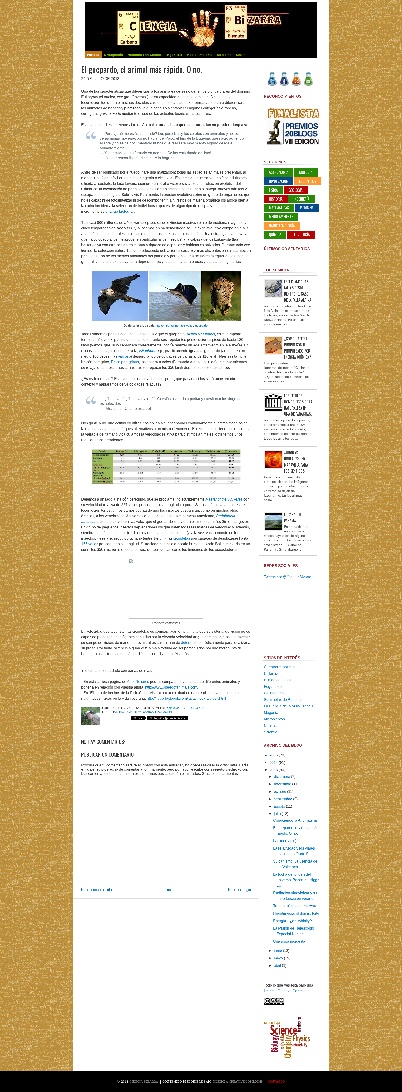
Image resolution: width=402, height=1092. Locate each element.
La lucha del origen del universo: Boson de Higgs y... (296, 879)
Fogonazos (273, 687)
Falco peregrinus (125, 362)
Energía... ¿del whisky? (292, 921)
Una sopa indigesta (289, 941)
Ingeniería (301, 199)
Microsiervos (274, 719)
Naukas (270, 726)
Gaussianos (274, 693)
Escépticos (307, 181)
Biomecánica (144, 712)
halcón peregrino (167, 325)
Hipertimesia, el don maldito (296, 913)
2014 (273, 763)
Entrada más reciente (96, 889)
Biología (125, 712)
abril (277, 966)
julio (277, 814)
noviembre (282, 784)
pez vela (186, 325)
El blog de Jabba (278, 680)
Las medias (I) (284, 841)
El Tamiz (271, 673)
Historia (276, 199)
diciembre (282, 777)
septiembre (283, 799)
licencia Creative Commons (286, 991)
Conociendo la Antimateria (295, 820)
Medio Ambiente (281, 216)
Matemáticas (279, 208)
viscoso (124, 356)
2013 (273, 770)
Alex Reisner (137, 682)
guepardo (201, 325)
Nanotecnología (282, 225)
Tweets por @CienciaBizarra (287, 577)
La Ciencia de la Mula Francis (288, 706)
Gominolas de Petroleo (283, 700)
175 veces (89, 544)
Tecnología (301, 234)
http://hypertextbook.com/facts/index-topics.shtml (186, 698)
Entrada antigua (239, 889)
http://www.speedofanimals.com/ (171, 687)
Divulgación (278, 181)
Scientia (270, 732)
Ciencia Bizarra (143, 1081)
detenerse (189, 643)
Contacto (276, 1081)
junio (278, 951)
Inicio (170, 889)
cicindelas (181, 538)
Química (275, 234)
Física (273, 190)
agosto (279, 806)
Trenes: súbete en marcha (294, 906)
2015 (273, 755)
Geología (296, 190)
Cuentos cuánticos (279, 667)
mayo (278, 958)
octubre (280, 791)
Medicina (307, 208)
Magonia (271, 713)
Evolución (163, 712)
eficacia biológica (119, 211)
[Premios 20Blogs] (293, 144)
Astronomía (278, 172)
